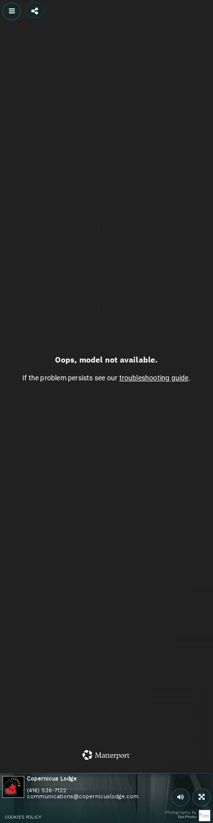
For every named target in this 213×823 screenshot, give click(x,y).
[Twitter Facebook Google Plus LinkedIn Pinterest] (35, 10)
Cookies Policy (23, 817)
